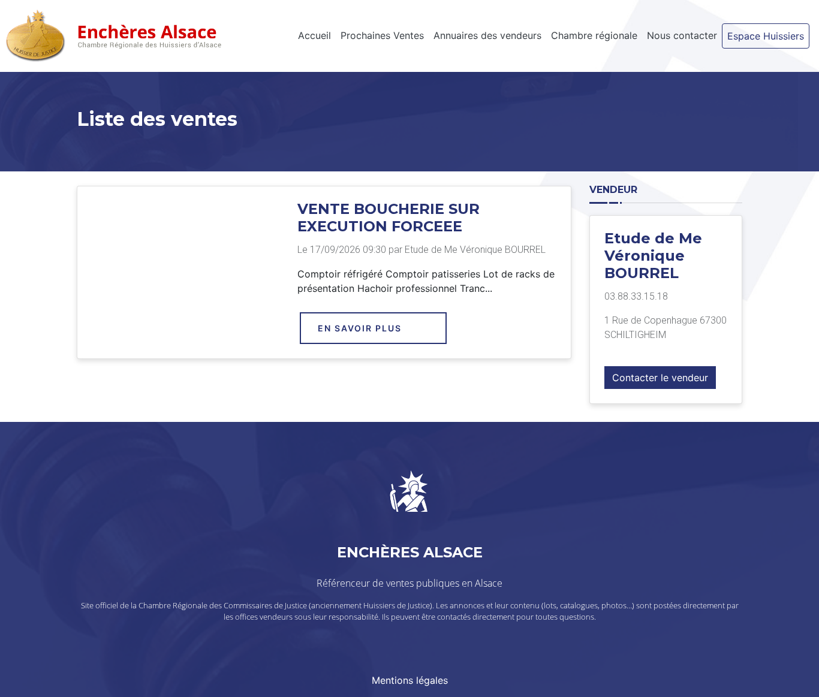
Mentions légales (410, 680)
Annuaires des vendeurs (487, 35)
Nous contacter (682, 35)
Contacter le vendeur (660, 378)
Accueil (314, 35)
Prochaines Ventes (382, 35)
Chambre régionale (594, 35)
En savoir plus (360, 328)
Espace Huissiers (765, 36)
